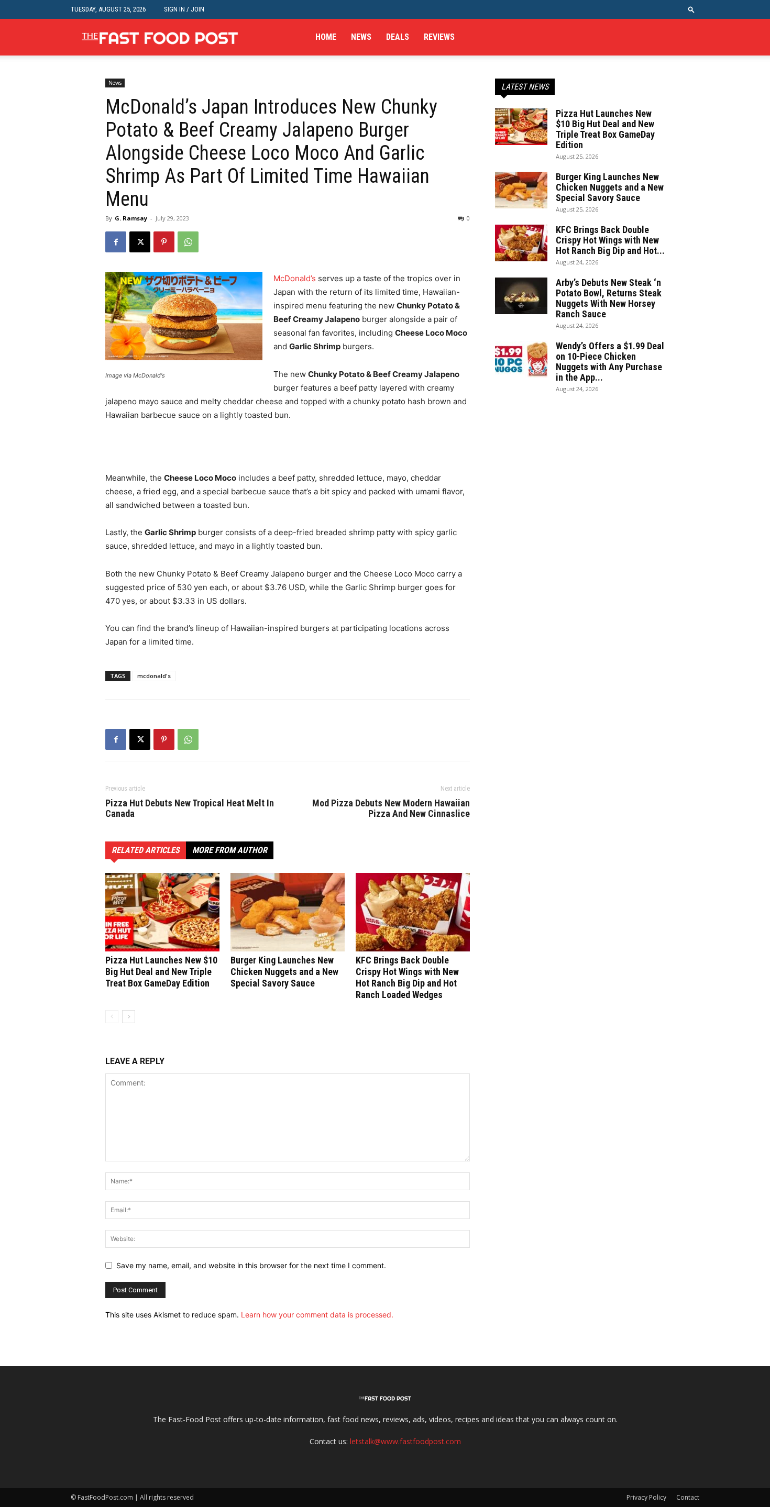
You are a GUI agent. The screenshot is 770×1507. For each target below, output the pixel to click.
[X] (139, 241)
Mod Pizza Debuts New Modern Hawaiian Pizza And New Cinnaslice (391, 808)
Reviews (439, 37)
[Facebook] (115, 241)
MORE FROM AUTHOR (229, 850)
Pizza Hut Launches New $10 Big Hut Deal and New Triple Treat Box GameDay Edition (161, 972)
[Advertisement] (227, 451)
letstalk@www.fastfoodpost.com (405, 1441)
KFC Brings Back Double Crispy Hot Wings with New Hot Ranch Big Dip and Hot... (610, 240)
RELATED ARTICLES (146, 850)
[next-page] (128, 1016)
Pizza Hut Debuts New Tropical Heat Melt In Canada (189, 808)
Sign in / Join (184, 9)
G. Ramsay (131, 218)
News (361, 37)
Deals (397, 37)
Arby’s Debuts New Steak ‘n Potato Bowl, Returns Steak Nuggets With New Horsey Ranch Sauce (609, 298)
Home (325, 37)
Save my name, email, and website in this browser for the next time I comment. (251, 1265)
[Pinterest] (163, 241)
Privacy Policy (646, 1497)
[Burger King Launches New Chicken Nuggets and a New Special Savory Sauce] (287, 912)
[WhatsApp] (188, 241)
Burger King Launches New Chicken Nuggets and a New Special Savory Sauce (284, 972)
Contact (687, 1497)
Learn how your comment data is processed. (317, 1314)
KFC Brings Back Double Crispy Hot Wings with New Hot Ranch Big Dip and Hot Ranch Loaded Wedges (407, 977)
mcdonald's (154, 676)
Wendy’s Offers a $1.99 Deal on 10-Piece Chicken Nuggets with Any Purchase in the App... (610, 361)
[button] (691, 9)
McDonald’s (294, 278)
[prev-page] (111, 1016)
